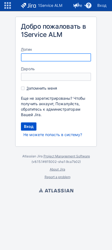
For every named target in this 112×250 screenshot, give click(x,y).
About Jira (57, 169)
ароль (28, 68)
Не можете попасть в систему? (52, 134)
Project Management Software (66, 156)
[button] (8, 5)
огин (26, 49)
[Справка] (89, 5)
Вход (102, 5)
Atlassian (56, 191)
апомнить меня (41, 88)
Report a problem (57, 177)
